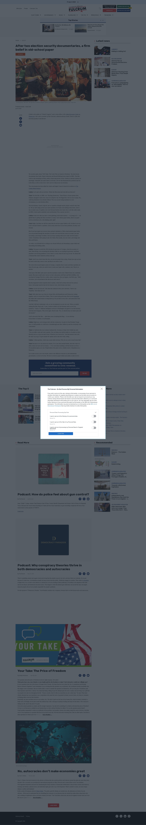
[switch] (94, 416)
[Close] (102, 389)
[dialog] (73, 412)
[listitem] (73, 412)
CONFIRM (61, 433)
